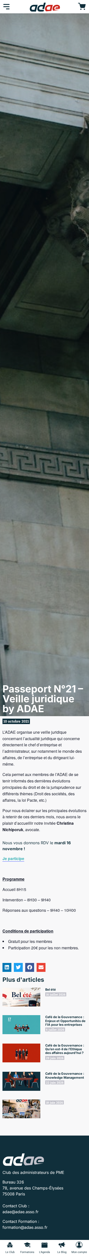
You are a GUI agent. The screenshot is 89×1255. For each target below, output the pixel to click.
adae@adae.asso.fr (20, 1211)
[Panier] (82, 6)
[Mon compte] (79, 1245)
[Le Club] (10, 1245)
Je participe (13, 858)
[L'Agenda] (44, 1245)
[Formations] (27, 1245)
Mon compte (79, 1252)
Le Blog (62, 1252)
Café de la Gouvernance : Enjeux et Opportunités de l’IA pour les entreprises (65, 1021)
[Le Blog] (62, 1245)
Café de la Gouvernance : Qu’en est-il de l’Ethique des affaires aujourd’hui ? (64, 1049)
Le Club (10, 1252)
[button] (6, 967)
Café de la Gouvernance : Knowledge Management (64, 1075)
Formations (27, 1252)
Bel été (50, 989)
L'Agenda (44, 1252)
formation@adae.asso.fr (24, 1227)
